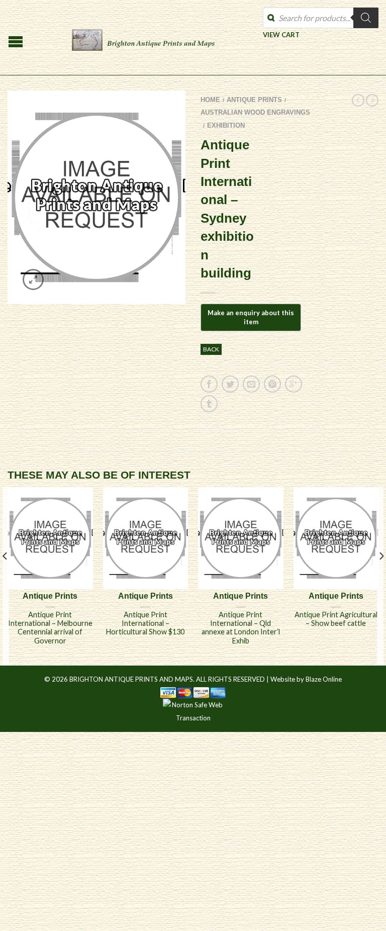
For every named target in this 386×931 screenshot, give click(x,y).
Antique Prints (254, 100)
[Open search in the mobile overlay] (320, 18)
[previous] (5, 576)
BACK (211, 349)
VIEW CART (281, 34)
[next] (380, 576)
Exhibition (226, 125)
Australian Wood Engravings (255, 112)
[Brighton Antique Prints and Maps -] (143, 37)
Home (210, 100)
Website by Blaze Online (306, 679)
